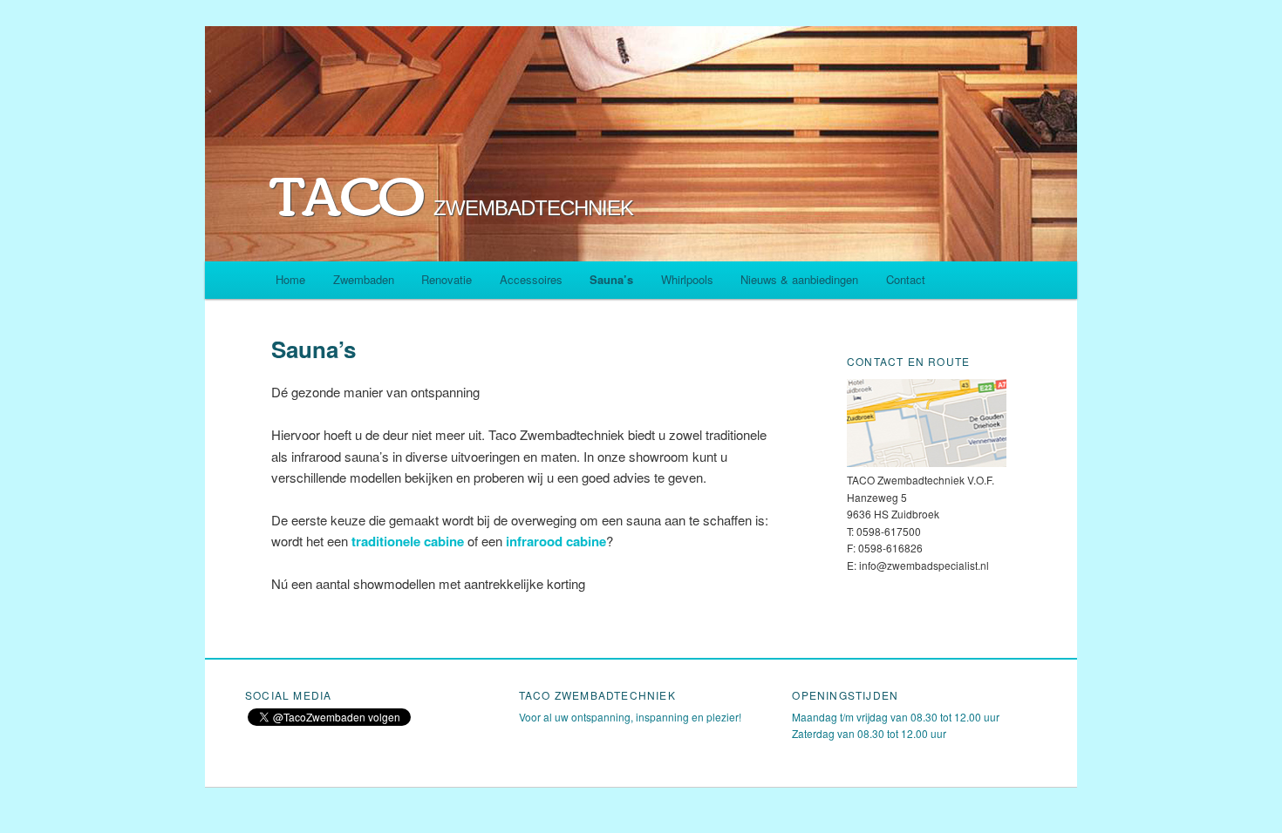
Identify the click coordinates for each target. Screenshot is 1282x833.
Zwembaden (363, 279)
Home (290, 279)
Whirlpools (687, 279)
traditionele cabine (406, 541)
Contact (905, 279)
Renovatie (446, 279)
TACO (452, 200)
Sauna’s (611, 279)
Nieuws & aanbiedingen (799, 279)
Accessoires (531, 279)
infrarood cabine (556, 541)
